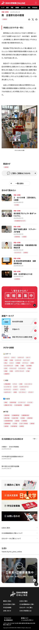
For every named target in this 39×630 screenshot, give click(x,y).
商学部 (5, 19)
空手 (6, 368)
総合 (7, 7)
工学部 (15, 423)
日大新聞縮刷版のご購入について (12, 533)
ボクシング (21, 357)
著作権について (24, 618)
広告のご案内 (6, 528)
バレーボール (29, 384)
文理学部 (24, 421)
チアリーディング (20, 371)
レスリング (18, 360)
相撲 (17, 365)
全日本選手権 (18, 405)
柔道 (6, 360)
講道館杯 (27, 405)
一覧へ (34, 439)
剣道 (6, 371)
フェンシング (13, 368)
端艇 (23, 365)
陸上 (6, 363)
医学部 (17, 421)
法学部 (23, 418)
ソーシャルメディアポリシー (27, 620)
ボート (28, 357)
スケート (7, 357)
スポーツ (23, 7)
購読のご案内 (7, 601)
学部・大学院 (5, 12)
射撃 (32, 363)
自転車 (18, 363)
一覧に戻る (20, 183)
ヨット (12, 363)
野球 (15, 392)
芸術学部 (30, 418)
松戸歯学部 (14, 426)
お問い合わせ (7, 611)
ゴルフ (15, 386)
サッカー (31, 392)
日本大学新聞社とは (26, 611)
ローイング (26, 360)
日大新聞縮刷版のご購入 (27, 604)
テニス (15, 384)
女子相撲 (29, 365)
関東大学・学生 (8, 405)
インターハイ (22, 402)
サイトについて (7, 618)
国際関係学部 (25, 415)
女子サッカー (8, 392)
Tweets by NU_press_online (12, 552)
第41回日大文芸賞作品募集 (10, 466)
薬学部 (32, 423)
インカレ (30, 402)
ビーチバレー (23, 392)
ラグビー (16, 389)
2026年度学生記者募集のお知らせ (12, 456)
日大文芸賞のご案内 (9, 604)
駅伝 (6, 402)
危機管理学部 (16, 415)
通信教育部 (7, 423)
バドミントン (8, 389)
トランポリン (22, 368)
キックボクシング (9, 365)
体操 (12, 360)
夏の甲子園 (13, 402)
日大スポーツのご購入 (26, 607)
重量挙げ (7, 374)
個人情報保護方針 (8, 620)
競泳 (30, 368)
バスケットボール (24, 386)
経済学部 (7, 415)
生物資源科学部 (8, 421)
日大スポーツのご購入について (11, 538)
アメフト (23, 389)
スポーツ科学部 (24, 423)
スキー (13, 357)
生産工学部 (15, 418)
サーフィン (25, 363)
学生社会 (34, 7)
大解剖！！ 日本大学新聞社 (10, 447)
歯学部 (6, 426)
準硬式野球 (7, 384)
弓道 (28, 371)
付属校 (17, 7)
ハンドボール (8, 386)
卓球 (21, 384)
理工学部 (7, 418)
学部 (12, 7)
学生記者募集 (7, 607)
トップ (2, 7)
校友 (29, 7)
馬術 (12, 371)
